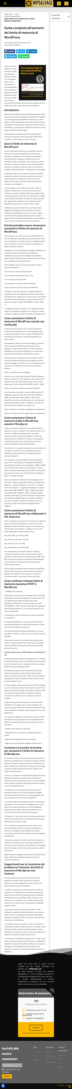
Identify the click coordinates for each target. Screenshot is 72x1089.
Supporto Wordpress (12, 16)
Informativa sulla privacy (8, 1085)
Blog (17, 14)
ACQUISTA (36, 1027)
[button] (9, 51)
